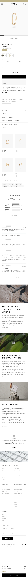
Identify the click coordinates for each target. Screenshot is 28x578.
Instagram (4, 518)
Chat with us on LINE (9, 101)
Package (3, 495)
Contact (15, 506)
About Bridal (16, 468)
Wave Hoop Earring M (6, 148)
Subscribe (7, 538)
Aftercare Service (17, 495)
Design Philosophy (5, 493)
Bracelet (3, 479)
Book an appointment (18, 489)
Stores (15, 487)
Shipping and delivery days (10, 121)
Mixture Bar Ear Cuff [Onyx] (19, 173)
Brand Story (4, 487)
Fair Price (5, 110)
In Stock (5, 184)
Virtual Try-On (16, 491)
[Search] (23, 4)
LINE (3, 520)
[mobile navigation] (2, 35)
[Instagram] (22, 544)
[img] (4, 227)
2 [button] (12, 278)
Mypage (15, 504)
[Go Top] (14, 7)
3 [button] (14, 278)
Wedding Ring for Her (18, 472)
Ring (3, 470)
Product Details (7, 107)
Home (3, 181)
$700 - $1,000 (14, 186)
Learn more (5, 327)
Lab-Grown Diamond (6, 489)
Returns (4, 114)
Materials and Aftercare (10, 124)
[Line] (25, 544)
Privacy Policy (16, 546)
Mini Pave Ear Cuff (19, 148)
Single (7, 61)
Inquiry (4, 127)
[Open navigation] (2, 4)
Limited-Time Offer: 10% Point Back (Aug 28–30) (14, 1)
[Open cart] (26, 4)
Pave (21, 186)
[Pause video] (26, 301)
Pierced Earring (5, 472)
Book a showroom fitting (6, 102)
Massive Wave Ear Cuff (7, 172)
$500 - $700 (5, 186)
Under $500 (18, 184)
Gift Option (4, 68)
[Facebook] (20, 544)
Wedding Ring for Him (18, 475)
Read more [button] (4, 260)
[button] (14, 38)
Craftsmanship (4, 491)
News (3, 514)
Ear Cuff (7, 181)
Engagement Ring (17, 470)
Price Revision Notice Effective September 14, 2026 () (13, 82)
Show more (4, 92)
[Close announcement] (26, 1)
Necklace (3, 477)
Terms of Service (10, 546)
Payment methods (7, 117)
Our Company (4, 516)
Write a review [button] (14, 215)
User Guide (16, 500)
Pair (20, 61)
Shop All (3, 468)
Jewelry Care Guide (18, 493)
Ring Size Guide (17, 497)
